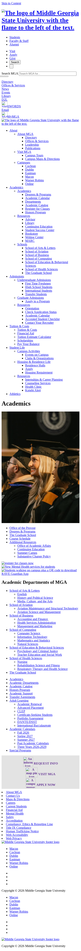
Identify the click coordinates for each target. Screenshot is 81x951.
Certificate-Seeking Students (34, 714)
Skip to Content (11, 3)
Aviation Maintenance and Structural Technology (47, 608)
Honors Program (35, 212)
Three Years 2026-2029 (31, 746)
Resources (23, 216)
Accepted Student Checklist (42, 319)
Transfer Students (36, 294)
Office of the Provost (22, 528)
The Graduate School (38, 272)
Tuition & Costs (19, 326)
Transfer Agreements (22, 697)
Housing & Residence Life (34, 361)
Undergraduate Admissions (34, 280)
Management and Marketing (34, 626)
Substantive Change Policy (34, 556)
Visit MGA (24, 151)
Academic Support (21, 693)
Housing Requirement (38, 372)
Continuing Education (38, 226)
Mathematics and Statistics (33, 640)
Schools (22, 244)
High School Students (38, 287)
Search (15, 62)
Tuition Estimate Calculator (34, 337)
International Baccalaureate (34, 725)
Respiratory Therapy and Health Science (42, 669)
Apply (13, 54)
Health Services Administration (36, 622)
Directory (7, 81)
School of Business (37, 255)
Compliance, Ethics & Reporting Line (29, 824)
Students (14, 37)
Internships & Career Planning (44, 379)
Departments (33, 201)
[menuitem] (44, 157)
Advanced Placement (30, 707)
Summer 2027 (26, 739)
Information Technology (32, 637)
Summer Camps (27, 553)
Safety (10, 817)
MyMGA (13, 116)
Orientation (32, 308)
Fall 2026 (23, 732)
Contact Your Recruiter (39, 322)
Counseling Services (38, 383)
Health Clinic (33, 386)
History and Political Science (35, 597)
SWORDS (14, 106)
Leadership (32, 144)
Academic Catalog (36, 205)
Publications (32, 148)
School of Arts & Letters (40, 248)
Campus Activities (28, 351)
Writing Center (34, 237)
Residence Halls (35, 365)
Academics (16, 187)
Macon (29, 176)
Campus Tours (34, 155)
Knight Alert (33, 390)
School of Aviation (36, 251)
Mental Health (15, 813)
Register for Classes (37, 208)
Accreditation (14, 820)
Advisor (30, 219)
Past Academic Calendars (33, 743)
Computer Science (29, 633)
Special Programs (20, 750)
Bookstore (31, 233)
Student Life (17, 347)
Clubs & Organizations (39, 358)
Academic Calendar (37, 198)
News (5, 89)
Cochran (30, 166)
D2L (4, 99)
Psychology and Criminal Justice (37, 651)
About (13, 130)
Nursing (22, 661)
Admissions (16, 276)
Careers (10, 802)
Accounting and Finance (33, 619)
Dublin (29, 169)
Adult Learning (19, 700)
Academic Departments (24, 682)
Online (29, 183)
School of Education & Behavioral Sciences (36, 647)
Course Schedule (19, 538)
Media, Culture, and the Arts (34, 601)
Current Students (16, 806)
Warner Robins (34, 180)
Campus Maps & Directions (42, 159)
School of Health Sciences (41, 269)
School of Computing (38, 258)
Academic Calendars (22, 729)
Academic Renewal (29, 704)
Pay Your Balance (28, 344)
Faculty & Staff (19, 41)
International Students (38, 290)
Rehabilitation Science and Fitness (38, 665)
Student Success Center (39, 230)
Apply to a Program (37, 301)
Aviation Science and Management (39, 612)
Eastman (30, 173)
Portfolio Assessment (30, 718)
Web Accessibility (17, 835)
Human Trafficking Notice (22, 831)
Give (12, 58)
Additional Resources (22, 542)
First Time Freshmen (38, 283)
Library (6, 96)
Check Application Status (41, 312)
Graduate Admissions (30, 297)
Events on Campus (37, 354)
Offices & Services (13, 85)
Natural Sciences (27, 644)
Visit (12, 51)
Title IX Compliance (18, 827)
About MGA (25, 134)
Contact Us (13, 795)
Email (5, 110)
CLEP (21, 711)
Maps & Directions (17, 799)
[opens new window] (18, 563)
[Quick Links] (11, 66)
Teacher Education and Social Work (39, 654)
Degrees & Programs (38, 194)
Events (6, 92)
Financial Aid (25, 333)
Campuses (23, 162)
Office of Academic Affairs (34, 545)
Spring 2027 (25, 736)
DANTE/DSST (27, 722)
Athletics (14, 394)
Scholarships (25, 340)
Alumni (14, 44)
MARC (30, 240)
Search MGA (10, 73)
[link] (30, 842)
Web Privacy (14, 838)
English (22, 594)
